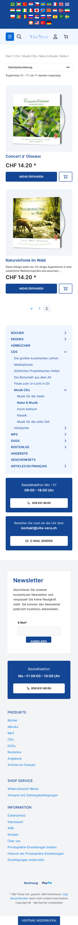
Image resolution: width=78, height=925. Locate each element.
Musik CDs (30, 56)
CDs (17, 56)
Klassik (22, 415)
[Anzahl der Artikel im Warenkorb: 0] (65, 36)
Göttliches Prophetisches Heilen (37, 371)
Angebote (19, 453)
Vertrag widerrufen (39, 920)
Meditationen (23, 364)
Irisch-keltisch (27, 409)
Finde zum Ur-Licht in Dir (32, 383)
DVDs (15, 441)
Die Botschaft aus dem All (32, 377)
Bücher (17, 333)
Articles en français (29, 466)
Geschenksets (23, 460)
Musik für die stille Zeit (33, 422)
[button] (65, 177)
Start (9, 56)
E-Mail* (22, 622)
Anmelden (38, 641)
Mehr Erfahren (31, 176)
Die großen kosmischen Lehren (36, 358)
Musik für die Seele (30, 396)
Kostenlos (20, 447)
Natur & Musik (48, 56)
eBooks (17, 339)
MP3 (14, 434)
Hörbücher (20, 345)
